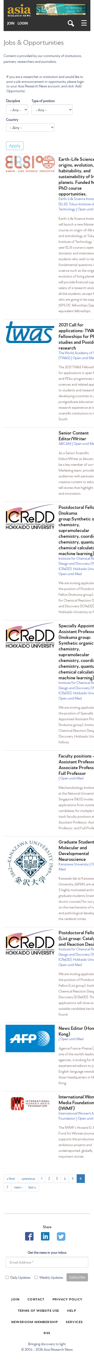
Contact (36, 1299)
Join (10, 23)
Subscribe (77, 1277)
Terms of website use (38, 1310)
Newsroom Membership (34, 1322)
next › (18, 1187)
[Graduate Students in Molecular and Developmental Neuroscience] (30, 863)
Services (74, 1322)
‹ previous (28, 1178)
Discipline (13, 100)
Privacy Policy (68, 1299)
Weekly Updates (51, 1277)
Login (23, 23)
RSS (47, 1333)
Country (12, 119)
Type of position (43, 100)
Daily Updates (20, 1277)
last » (32, 1187)
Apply (14, 146)
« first (11, 1178)
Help (71, 1310)
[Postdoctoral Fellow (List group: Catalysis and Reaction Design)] (30, 942)
